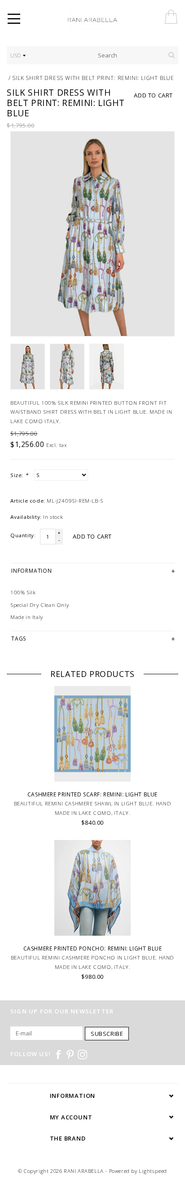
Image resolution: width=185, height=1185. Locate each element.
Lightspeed (153, 1170)
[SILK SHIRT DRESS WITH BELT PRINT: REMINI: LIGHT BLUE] (92, 234)
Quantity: (22, 535)
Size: (19, 475)
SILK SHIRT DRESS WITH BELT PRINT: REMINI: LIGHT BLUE (93, 78)
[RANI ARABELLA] (105, 20)
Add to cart (153, 95)
